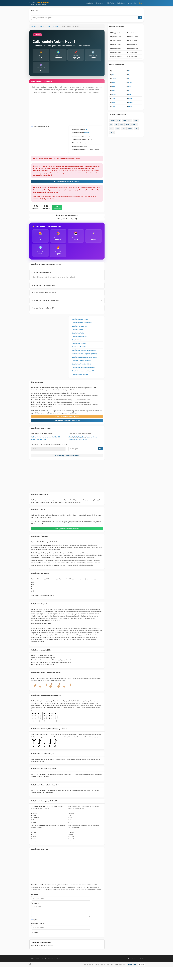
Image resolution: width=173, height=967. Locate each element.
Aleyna (130, 128)
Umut (130, 106)
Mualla (44, 437)
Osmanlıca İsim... (133, 48)
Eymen (136, 120)
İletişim (136, 959)
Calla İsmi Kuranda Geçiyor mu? (82, 322)
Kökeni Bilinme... (117, 44)
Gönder (35, 932)
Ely (129, 90)
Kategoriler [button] (99, 3)
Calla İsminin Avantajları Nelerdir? (82, 364)
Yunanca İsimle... (117, 56)
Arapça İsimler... (117, 33)
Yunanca (86, 132)
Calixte (33, 437)
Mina (127, 124)
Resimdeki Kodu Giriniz (39, 923)
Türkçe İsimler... (133, 52)
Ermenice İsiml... (133, 36)
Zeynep (112, 120)
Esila (124, 120)
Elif (129, 79)
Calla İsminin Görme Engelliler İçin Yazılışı (84, 353)
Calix (75, 437)
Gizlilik (142, 959)
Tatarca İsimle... (117, 52)
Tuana (123, 128)
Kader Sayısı (121, 3)
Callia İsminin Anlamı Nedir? (66, 219)
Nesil (130, 82)
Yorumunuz (35, 903)
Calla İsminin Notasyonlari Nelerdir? (83, 371)
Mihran (130, 102)
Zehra (121, 124)
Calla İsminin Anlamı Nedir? (80, 319)
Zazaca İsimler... (133, 56)
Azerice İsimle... (133, 33)
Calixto (85, 439)
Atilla (80, 439)
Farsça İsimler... (117, 40)
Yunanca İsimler (45, 26)
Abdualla (89, 437)
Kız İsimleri (56, 26)
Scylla (44, 439)
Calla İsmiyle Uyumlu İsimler (80, 340)
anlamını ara (39, 3)
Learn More (132, 964)
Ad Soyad (34, 894)
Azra (113, 82)
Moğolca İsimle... (117, 48)
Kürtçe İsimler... (133, 44)
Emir (113, 90)
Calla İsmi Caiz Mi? (77, 329)
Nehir (130, 98)
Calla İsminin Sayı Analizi (79, 336)
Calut (83, 437)
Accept (141, 964)
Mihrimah (134, 124)
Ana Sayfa (89, 3)
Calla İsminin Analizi (78, 333)
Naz (113, 98)
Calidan (70, 439)
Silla (59, 437)
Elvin (129, 86)
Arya (136, 128)
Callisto (33, 439)
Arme (114, 94)
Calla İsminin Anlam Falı (79, 347)
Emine (114, 79)
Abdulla (70, 437)
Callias (95, 437)
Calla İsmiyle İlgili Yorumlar (80, 374)
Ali (113, 75)
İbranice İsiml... (133, 40)
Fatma (130, 75)
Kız (86, 129)
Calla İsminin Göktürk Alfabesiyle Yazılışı (84, 357)
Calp (79, 437)
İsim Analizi (110, 3)
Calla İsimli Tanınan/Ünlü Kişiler (81, 360)
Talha (112, 132)
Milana (114, 86)
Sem (113, 106)
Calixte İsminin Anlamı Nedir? (68, 215)
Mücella (39, 439)
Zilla (55, 437)
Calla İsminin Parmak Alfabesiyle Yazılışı (84, 350)
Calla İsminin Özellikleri (79, 343)
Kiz (129, 71)
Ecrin (118, 120)
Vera (113, 102)
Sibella (39, 437)
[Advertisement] (67, 111)
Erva (116, 124)
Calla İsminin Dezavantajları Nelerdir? (83, 367)
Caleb (76, 439)
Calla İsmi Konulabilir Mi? (79, 326)
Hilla (52, 437)
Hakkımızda (129, 959)
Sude (129, 120)
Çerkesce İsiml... (117, 36)
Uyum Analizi (132, 3)
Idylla (48, 437)
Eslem (117, 128)
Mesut (130, 94)
